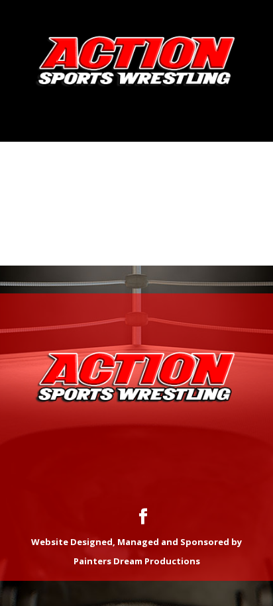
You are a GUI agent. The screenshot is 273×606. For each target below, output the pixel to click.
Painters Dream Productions (137, 561)
